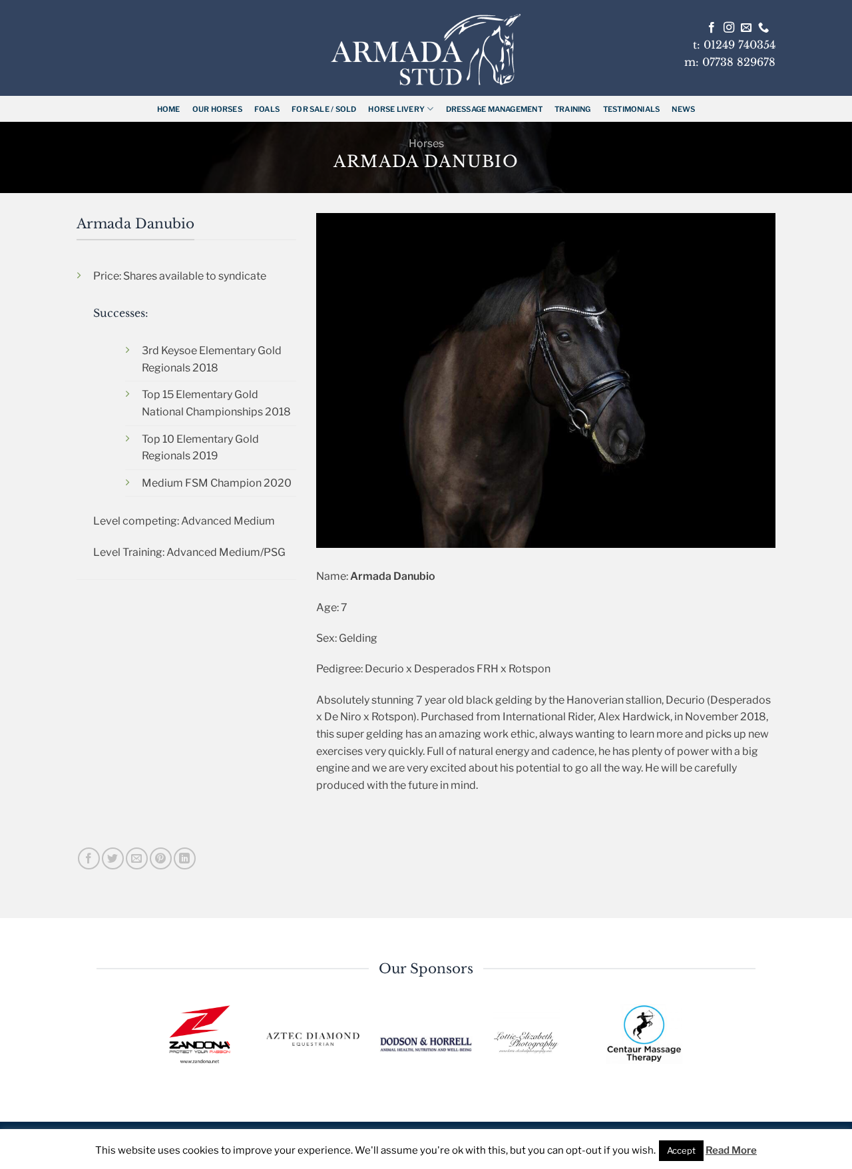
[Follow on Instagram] (729, 28)
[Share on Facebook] (89, 858)
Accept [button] (681, 1150)
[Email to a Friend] (137, 858)
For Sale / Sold (324, 109)
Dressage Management (494, 109)
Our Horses (217, 109)
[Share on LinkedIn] (185, 858)
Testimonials (631, 109)
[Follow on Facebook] (711, 28)
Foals (267, 109)
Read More (731, 1150)
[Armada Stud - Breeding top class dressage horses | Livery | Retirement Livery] (426, 49)
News (683, 109)
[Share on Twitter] (113, 858)
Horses (426, 143)
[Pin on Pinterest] (161, 858)
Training (572, 109)
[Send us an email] (746, 28)
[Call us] (763, 28)
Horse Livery (396, 109)
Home (168, 109)
